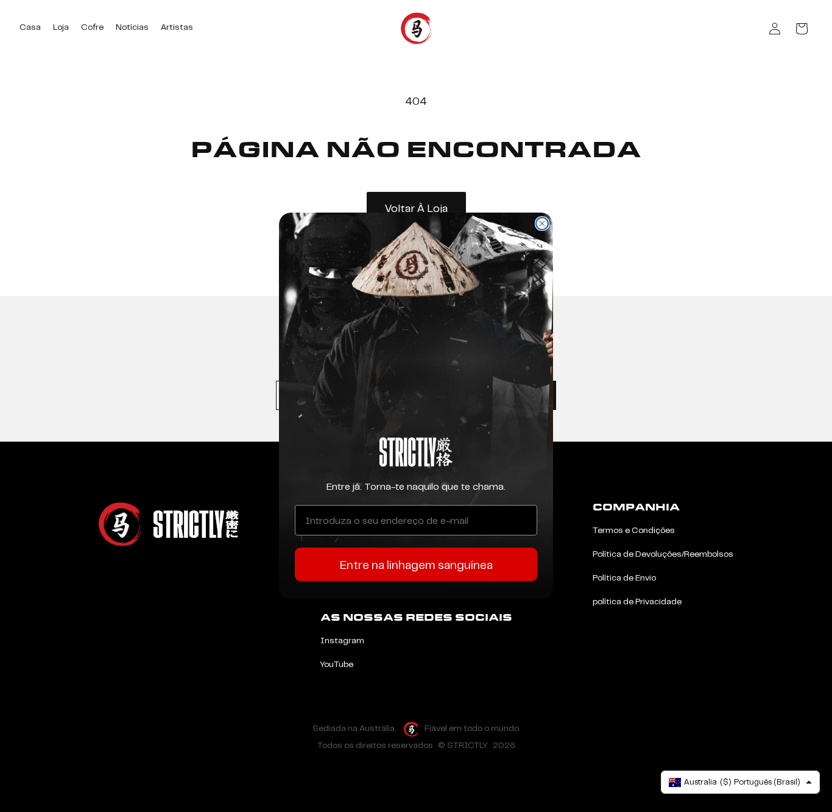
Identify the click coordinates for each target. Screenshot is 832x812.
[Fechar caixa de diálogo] (542, 223)
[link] (416, 452)
